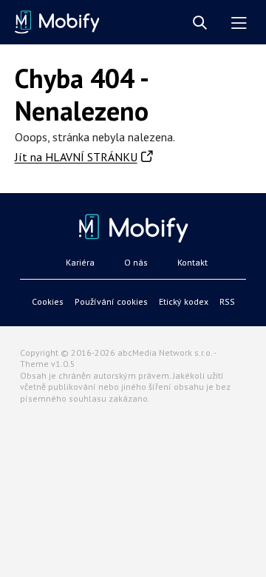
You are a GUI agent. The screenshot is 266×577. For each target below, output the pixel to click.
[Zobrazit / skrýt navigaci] (239, 23)
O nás (136, 262)
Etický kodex (183, 301)
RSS (227, 301)
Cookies (48, 301)
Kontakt (192, 262)
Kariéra (80, 262)
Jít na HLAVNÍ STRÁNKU (76, 156)
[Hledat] (200, 23)
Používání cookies (111, 301)
